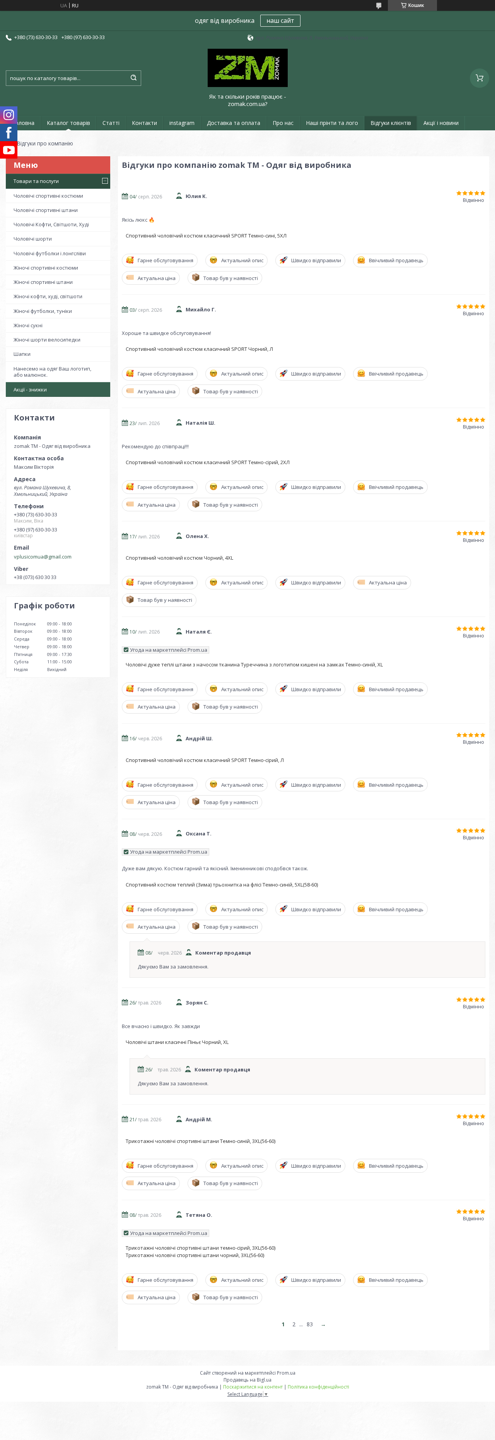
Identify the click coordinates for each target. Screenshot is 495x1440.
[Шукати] (133, 78)
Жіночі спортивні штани (43, 281)
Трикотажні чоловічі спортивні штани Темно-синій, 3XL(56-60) (200, 1141)
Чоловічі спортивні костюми (48, 195)
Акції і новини (441, 122)
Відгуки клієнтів (390, 122)
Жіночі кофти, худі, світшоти (48, 296)
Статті (110, 122)
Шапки (22, 353)
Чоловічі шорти (33, 238)
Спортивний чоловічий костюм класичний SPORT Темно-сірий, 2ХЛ (208, 462)
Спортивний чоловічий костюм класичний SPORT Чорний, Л (199, 349)
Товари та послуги (36, 181)
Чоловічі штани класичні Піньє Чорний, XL (177, 1042)
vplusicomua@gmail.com (43, 556)
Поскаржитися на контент (253, 1387)
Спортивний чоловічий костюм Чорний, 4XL (179, 558)
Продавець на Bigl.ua (247, 1380)
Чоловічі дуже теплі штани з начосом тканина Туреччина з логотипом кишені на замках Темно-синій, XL (254, 664)
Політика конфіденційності (318, 1387)
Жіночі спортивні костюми (46, 267)
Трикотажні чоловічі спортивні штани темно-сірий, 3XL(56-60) (200, 1248)
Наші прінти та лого (332, 122)
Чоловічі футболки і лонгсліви (50, 253)
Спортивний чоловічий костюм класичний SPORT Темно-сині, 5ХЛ (206, 235)
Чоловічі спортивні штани (46, 210)
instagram (182, 122)
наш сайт (280, 20)
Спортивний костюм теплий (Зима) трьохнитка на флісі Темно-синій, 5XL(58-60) (222, 884)
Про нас (283, 122)
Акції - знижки (30, 389)
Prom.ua (286, 1373)
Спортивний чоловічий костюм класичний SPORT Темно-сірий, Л (205, 760)
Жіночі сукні (28, 325)
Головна (23, 122)
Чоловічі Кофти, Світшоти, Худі (51, 224)
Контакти (144, 122)
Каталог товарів (68, 122)
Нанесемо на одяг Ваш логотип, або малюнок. (52, 371)
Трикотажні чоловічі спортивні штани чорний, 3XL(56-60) (195, 1255)
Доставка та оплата (233, 122)
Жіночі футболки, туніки (43, 310)
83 (310, 1324)
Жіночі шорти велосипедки (47, 339)
